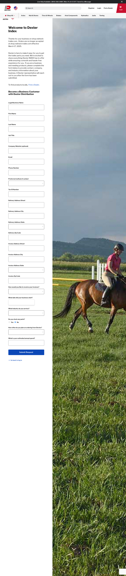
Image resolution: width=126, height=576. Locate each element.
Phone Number (13, 168)
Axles (23, 15)
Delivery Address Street (16, 200)
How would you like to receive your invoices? (23, 287)
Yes (12, 322)
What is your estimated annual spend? (21, 338)
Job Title (11, 135)
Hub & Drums (33, 15)
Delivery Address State (16, 222)
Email (10, 157)
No (18, 322)
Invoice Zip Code (14, 276)
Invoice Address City (15, 254)
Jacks (94, 15)
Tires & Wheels (47, 15)
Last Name (12, 124)
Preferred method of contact (18, 179)
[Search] (26, 8)
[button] (11, 8)
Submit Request (26, 352)
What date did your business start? (20, 298)
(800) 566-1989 (57, 2)
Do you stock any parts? (16, 319)
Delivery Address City (16, 211)
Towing (102, 15)
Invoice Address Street (16, 244)
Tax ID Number (13, 189)
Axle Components (71, 15)
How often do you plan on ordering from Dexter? (25, 327)
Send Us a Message (84, 2)
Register (91, 8)
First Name (12, 114)
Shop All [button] (10, 15)
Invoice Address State (16, 265)
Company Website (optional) (18, 146)
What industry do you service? (18, 309)
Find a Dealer (33, 85)
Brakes (58, 15)
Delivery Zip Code (14, 233)
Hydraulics (84, 15)
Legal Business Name (15, 103)
